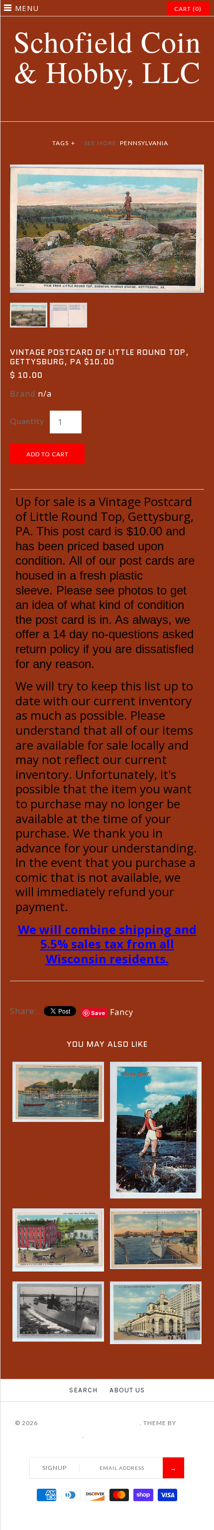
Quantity (27, 420)
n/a (45, 393)
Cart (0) (188, 8)
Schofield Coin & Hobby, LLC (89, 1423)
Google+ (113, 109)
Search (83, 1390)
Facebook (76, 109)
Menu (27, 8)
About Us (127, 1390)
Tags (63, 143)
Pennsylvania (144, 143)
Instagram (125, 109)
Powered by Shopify (122, 1435)
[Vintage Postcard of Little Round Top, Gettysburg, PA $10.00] (107, 170)
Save (98, 1013)
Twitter (88, 109)
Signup (54, 1467)
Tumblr (138, 109)
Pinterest (101, 109)
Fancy (121, 1012)
